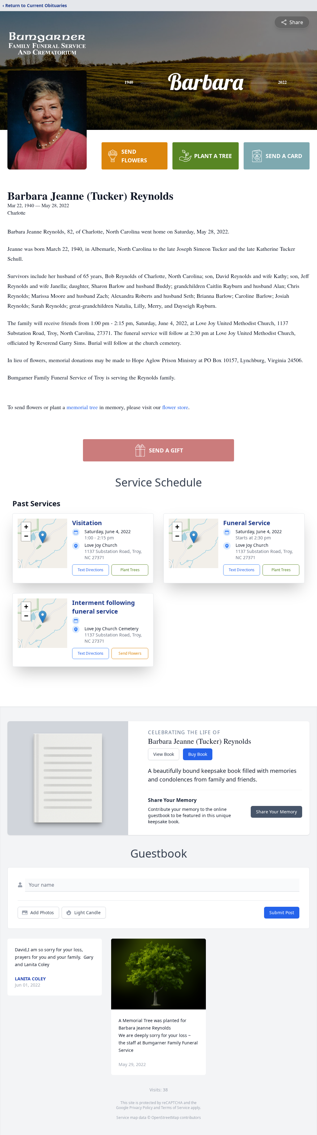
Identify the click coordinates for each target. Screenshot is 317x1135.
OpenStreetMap (165, 1117)
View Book (163, 754)
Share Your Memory (276, 812)
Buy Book (197, 754)
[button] (42, 537)
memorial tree (82, 407)
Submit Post (281, 912)
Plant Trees (130, 569)
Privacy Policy (141, 1107)
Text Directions (90, 569)
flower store (175, 407)
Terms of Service (175, 1107)
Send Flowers (130, 653)
